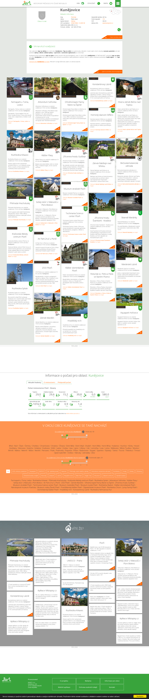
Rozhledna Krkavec (40, 480)
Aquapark (121, 307)
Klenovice (21, 448)
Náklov (17, 450)
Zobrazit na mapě (18, 171)
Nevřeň (37, 450)
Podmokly (60, 450)
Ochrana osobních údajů (88, 687)
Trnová (137, 450)
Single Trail (88, 476)
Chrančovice (44, 446)
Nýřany (73, 21)
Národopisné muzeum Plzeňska (23, 487)
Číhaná (62, 446)
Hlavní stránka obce (116, 37)
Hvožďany (13, 448)
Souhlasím (140, 696)
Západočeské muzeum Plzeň (94, 487)
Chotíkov (35, 446)
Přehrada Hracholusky (57, 480)
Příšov (75, 450)
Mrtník (10, 450)
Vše (8, 471)
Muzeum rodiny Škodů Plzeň (48, 487)
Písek (52, 450)
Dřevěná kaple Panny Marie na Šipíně (99, 483)
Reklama (88, 681)
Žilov (93, 453)
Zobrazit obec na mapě (39, 61)
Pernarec (45, 450)
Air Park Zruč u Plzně (52, 483)
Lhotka (65, 448)
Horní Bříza (106, 446)
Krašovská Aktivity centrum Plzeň (80, 480)
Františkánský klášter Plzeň (71, 487)
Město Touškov (125, 448)
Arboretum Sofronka (118, 480)
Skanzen (38, 196)
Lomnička (94, 448)
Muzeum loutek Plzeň (89, 485)
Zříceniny (66, 151)
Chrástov (54, 446)
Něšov (31, 450)
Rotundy (93, 268)
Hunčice (123, 446)
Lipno (76, 448)
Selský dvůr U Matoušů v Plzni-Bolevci (27, 483)
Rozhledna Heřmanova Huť (101, 490)
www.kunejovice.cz (108, 23)
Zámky (39, 312)
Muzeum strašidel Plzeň (22, 485)
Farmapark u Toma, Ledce (21, 480)
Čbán (21, 446)
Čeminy (28, 446)
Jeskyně (51, 476)
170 (104, 19)
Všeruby (78, 453)
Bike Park (79, 476)
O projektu (64, 681)
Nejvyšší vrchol (68, 476)
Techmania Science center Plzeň (45, 485)
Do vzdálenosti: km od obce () (66, 458)
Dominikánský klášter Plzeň (48, 490)
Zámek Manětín (77, 483)
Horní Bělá (96, 446)
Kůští (53, 448)
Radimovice (84, 450)
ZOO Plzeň (65, 483)
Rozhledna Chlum (114, 487)
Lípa (71, 448)
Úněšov (70, 453)
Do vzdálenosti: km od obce (68, 432)
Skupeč (92, 450)
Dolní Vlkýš (79, 446)
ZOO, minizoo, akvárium (14, 96)
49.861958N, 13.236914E (78, 23)
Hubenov (115, 446)
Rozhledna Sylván (101, 480)
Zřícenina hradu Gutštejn (125, 483)
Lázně (93, 78)
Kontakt (112, 687)
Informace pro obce (112, 681)
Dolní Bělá (70, 446)
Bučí (16, 446)
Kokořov (30, 448)
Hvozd (136, 446)
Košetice (38, 448)
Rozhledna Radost (106, 485)
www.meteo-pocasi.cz (73, 413)
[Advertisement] (74, 360)
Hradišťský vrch (66, 490)
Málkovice (114, 448)
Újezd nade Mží (60, 453)
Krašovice (46, 448)
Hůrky (130, 446)
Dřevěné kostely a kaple (69, 96)
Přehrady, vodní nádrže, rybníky (16, 197)
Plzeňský (73, 17)
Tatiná (115, 450)
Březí (11, 446)
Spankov (100, 450)
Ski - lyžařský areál (122, 212)
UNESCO (41, 471)
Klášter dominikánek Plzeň (124, 485)
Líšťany (82, 448)
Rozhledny (11, 149)
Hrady (121, 96)
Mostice (136, 448)
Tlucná (121, 450)
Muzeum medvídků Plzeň (69, 485)
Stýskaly (108, 450)
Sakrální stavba (39, 149)
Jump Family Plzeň (130, 487)
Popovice (68, 450)
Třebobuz (129, 450)
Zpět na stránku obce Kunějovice (112, 72)
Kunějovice (70, 9)
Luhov (107, 448)
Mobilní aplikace (64, 687)
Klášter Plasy (132, 480)
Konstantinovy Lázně (81, 490)
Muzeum (38, 233)
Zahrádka (86, 453)
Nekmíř (24, 450)
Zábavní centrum (12, 228)
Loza (101, 448)
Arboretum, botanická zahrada (43, 96)
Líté (88, 448)
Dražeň (88, 446)
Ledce (58, 448)
